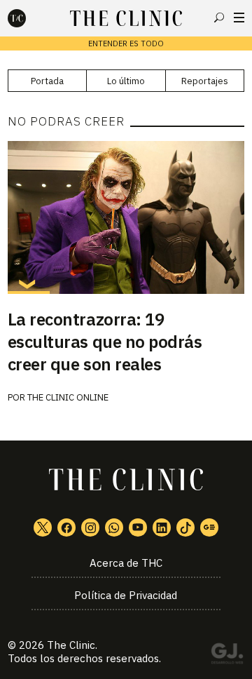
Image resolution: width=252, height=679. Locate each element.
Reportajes (204, 81)
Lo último (126, 81)
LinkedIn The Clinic (162, 527)
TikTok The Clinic (185, 527)
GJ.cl (226, 655)
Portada (47, 81)
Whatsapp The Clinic (114, 527)
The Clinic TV (138, 527)
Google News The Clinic (209, 527)
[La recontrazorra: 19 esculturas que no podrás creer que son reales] (126, 217)
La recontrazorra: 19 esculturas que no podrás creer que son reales (105, 341)
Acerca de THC (126, 563)
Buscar (219, 17)
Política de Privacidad (125, 595)
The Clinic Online (67, 397)
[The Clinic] (29, 18)
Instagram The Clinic (90, 527)
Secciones (239, 17)
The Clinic (71, 645)
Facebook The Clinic (66, 527)
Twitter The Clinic (43, 527)
